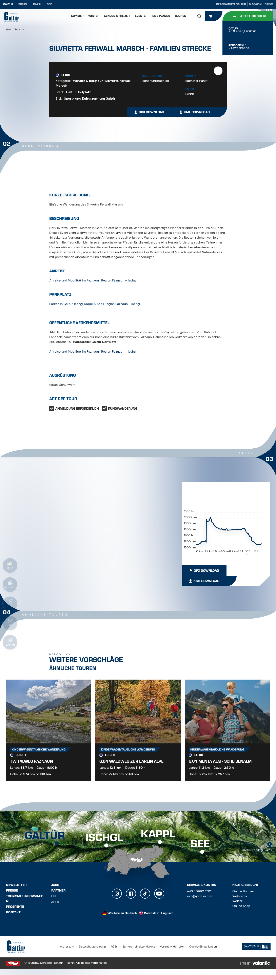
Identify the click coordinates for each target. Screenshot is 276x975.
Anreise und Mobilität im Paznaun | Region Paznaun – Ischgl (93, 280)
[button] (199, 16)
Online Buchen (243, 891)
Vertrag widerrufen (172, 946)
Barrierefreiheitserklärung (138, 946)
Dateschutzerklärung (92, 946)
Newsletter (16, 885)
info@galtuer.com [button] (200, 896)
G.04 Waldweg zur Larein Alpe (131, 761)
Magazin (255, 4)
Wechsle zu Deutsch (122, 913)
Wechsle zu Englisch (158, 913)
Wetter (237, 901)
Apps (55, 902)
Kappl (37, 4)
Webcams (239, 896)
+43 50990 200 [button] (199, 891)
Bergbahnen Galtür (231, 4)
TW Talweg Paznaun (31, 761)
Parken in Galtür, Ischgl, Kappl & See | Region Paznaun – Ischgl (94, 304)
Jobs (55, 885)
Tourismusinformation (24, 898)
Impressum (66, 946)
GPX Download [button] (151, 112)
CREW (269, 4)
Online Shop (241, 906)
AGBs (114, 946)
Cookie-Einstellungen (203, 946)
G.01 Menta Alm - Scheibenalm (220, 761)
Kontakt (13, 912)
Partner (58, 890)
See (49, 4)
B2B (54, 896)
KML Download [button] (197, 112)
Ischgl (23, 4)
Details (18, 29)
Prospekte (15, 907)
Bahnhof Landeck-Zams (256, 850)
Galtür (8, 4)
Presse (12, 890)
